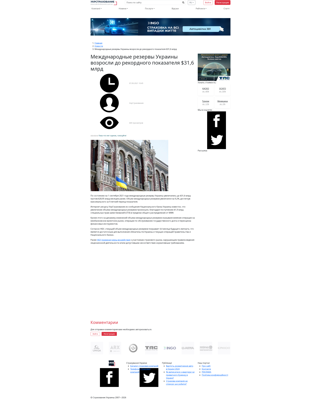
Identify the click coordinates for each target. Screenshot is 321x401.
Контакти (206, 369)
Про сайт (206, 366)
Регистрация (222, 2)
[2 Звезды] (93, 136)
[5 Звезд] (97, 136)
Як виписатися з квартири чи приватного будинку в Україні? (180, 375)
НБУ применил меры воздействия (113, 239)
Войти (208, 2)
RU (190, 2)
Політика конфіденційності (215, 375)
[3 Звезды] (94, 136)
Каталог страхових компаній (144, 366)
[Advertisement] (143, 282)
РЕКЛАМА (206, 372)
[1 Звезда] (91, 136)
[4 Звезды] (96, 136)
